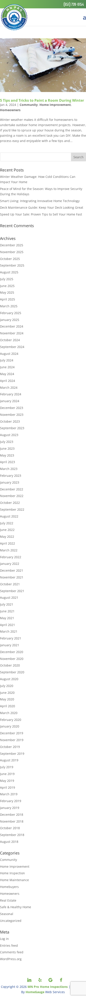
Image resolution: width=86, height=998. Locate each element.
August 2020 (9, 679)
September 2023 (12, 428)
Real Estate (8, 900)
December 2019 (11, 733)
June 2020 (7, 692)
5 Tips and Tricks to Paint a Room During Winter (42, 100)
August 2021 (9, 597)
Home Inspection (12, 873)
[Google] (50, 980)
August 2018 (9, 842)
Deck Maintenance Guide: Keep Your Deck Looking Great (41, 207)
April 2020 (7, 706)
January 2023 (9, 482)
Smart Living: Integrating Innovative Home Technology (40, 201)
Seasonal (6, 914)
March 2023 (8, 469)
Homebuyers (9, 887)
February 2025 (10, 313)
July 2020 (6, 686)
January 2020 (9, 726)
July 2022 (6, 523)
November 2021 (11, 577)
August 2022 (9, 516)
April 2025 (7, 299)
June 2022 (7, 530)
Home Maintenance (14, 880)
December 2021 (11, 570)
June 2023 (7, 448)
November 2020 (11, 659)
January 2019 (9, 808)
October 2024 (10, 340)
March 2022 (8, 550)
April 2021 (7, 625)
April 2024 (7, 381)
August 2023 (9, 435)
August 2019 (9, 760)
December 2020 (11, 652)
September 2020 (12, 672)
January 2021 (9, 645)
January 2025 (9, 320)
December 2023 (11, 408)
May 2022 (7, 536)
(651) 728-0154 (74, 5)
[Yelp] (40, 980)
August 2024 (9, 354)
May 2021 (7, 618)
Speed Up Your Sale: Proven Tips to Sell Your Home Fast (41, 214)
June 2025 (7, 286)
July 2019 (6, 767)
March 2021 (8, 631)
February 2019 (10, 801)
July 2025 (6, 279)
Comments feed (11, 952)
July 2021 (6, 604)
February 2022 (10, 557)
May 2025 (7, 292)
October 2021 (10, 584)
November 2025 (11, 252)
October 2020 (10, 665)
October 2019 (10, 747)
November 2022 (11, 496)
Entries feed (9, 945)
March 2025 (8, 306)
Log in (4, 939)
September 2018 (12, 835)
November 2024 (11, 333)
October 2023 (10, 421)
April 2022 (7, 543)
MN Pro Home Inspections (48, 987)
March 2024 (8, 387)
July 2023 (6, 442)
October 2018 (10, 828)
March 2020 (8, 713)
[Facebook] (61, 980)
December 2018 (11, 814)
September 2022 (12, 509)
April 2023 (7, 462)
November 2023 (11, 414)
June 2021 (7, 611)
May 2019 (7, 781)
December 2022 (11, 489)
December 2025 (11, 245)
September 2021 (12, 591)
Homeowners (10, 110)
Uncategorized (10, 921)
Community (29, 105)
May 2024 (7, 374)
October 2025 (10, 259)
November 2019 (11, 740)
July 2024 (6, 360)
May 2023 (7, 455)
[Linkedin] (29, 980)
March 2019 (8, 794)
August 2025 (9, 272)
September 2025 (12, 265)
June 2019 (7, 774)
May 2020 (7, 699)
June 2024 (7, 367)
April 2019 (7, 787)
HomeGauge (35, 992)
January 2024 (9, 401)
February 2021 (10, 638)
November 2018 (11, 821)
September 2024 (12, 347)
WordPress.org (11, 959)
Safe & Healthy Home (15, 907)
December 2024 (11, 326)
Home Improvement (55, 105)
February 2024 (10, 394)
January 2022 (9, 564)
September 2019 (12, 753)
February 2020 (10, 720)
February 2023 (10, 475)
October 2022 (10, 503)
